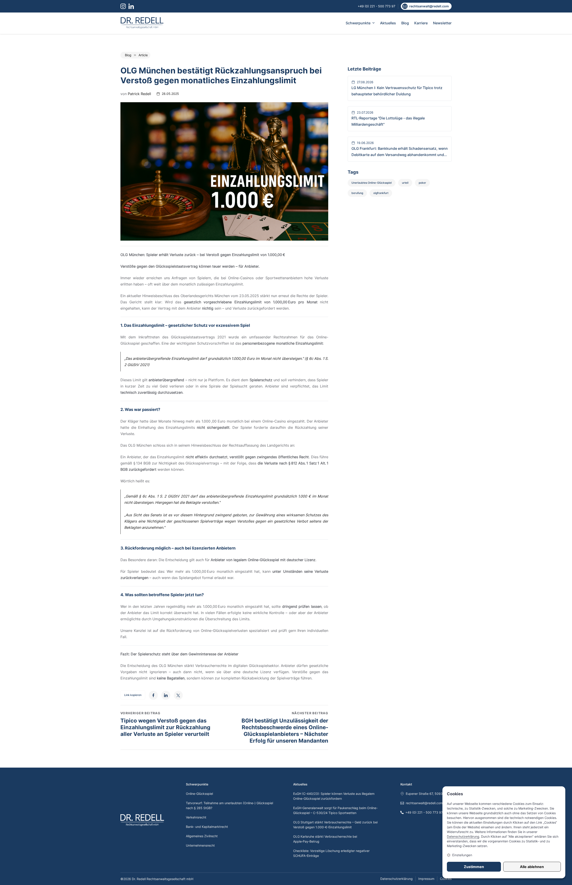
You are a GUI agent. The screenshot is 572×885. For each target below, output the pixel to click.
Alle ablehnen (532, 866)
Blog (405, 23)
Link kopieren (132, 695)
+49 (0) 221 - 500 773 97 (424, 812)
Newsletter (442, 23)
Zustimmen (474, 866)
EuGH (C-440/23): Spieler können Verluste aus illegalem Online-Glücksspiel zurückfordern (333, 796)
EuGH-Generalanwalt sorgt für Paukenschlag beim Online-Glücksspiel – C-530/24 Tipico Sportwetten (335, 810)
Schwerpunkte (358, 23)
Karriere (421, 23)
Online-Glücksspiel (199, 793)
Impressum (426, 879)
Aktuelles (388, 23)
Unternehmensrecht (200, 845)
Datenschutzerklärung (396, 879)
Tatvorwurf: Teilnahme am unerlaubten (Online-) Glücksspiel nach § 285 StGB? (229, 805)
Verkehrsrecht (196, 817)
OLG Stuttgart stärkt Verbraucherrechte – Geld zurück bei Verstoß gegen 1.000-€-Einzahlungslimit (335, 824)
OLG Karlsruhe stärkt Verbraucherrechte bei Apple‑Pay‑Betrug (325, 839)
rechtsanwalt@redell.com (424, 803)
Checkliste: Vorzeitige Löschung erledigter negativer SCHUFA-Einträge (331, 853)
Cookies (446, 879)
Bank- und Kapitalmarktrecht (207, 827)
